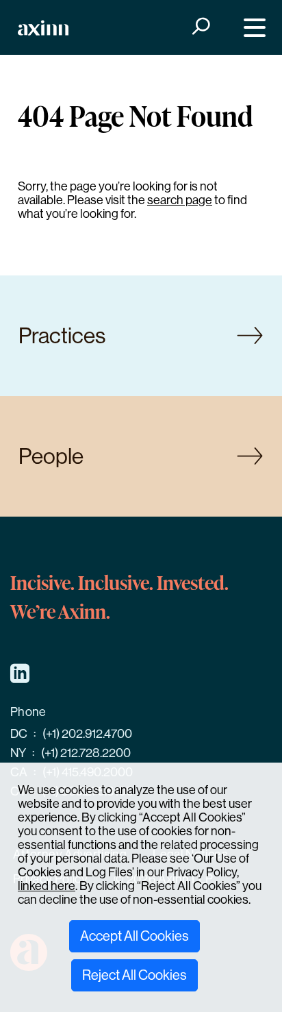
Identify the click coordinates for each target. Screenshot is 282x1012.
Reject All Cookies (134, 975)
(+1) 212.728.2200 (86, 753)
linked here (46, 886)
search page (179, 200)
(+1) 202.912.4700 (87, 734)
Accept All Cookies (134, 936)
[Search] (199, 27)
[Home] (43, 28)
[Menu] (251, 27)
